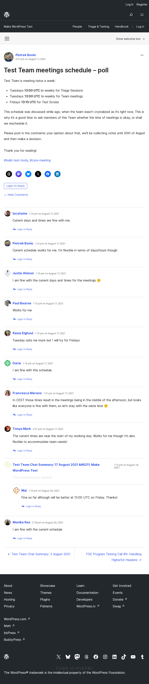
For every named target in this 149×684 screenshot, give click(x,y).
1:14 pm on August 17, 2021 (50, 243)
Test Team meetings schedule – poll (56, 70)
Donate (120, 599)
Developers (84, 599)
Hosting (9, 599)
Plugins (45, 599)
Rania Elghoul (23, 333)
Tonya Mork (22, 429)
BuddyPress (14, 640)
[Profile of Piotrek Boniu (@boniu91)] (9, 58)
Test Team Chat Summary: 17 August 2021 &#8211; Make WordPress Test (56, 467)
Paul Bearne (22, 303)
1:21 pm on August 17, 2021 (59, 393)
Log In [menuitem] (129, 4)
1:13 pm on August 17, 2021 (44, 213)
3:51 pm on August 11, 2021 (31, 59)
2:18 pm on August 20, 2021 (47, 522)
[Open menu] (143, 15)
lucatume (20, 213)
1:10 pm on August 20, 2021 (44, 490)
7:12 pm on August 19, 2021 (126, 466)
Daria (17, 363)
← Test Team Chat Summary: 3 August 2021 (39, 554)
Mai (24, 490)
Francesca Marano (27, 393)
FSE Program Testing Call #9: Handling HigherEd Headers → (113, 557)
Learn (80, 586)
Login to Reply (15, 186)
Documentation (87, 593)
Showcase (47, 586)
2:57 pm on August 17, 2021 (48, 429)
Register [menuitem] (142, 4)
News (8, 593)
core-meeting (40, 160)
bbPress (12, 633)
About (8, 586)
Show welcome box (128, 38)
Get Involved (122, 586)
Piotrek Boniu (26, 55)
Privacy (9, 606)
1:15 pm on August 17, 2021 (51, 273)
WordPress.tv (88, 606)
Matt (9, 626)
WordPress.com (17, 619)
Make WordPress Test (18, 26)
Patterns (46, 606)
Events (118, 593)
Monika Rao (21, 522)
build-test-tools (16, 160)
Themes (46, 593)
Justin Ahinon (23, 273)
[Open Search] (131, 15)
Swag (119, 606)
